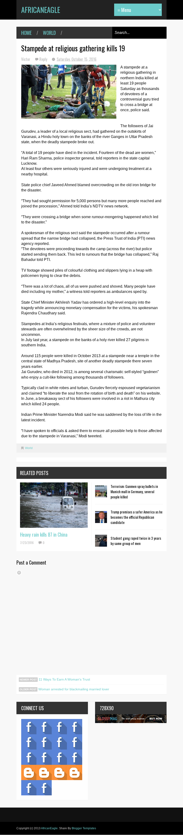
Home (26, 32)
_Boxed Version (74, 772)
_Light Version (59, 772)
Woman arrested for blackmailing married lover (73, 689)
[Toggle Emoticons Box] (19, 572)
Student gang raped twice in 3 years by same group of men (136, 540)
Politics (28, 757)
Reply (43, 59)
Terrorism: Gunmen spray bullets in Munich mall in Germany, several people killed (134, 491)
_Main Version (28, 772)
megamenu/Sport (59, 757)
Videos (44, 726)
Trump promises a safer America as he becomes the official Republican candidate (137, 517)
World (49, 32)
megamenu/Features (74, 742)
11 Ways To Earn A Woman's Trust (64, 679)
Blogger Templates (84, 828)
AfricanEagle (40, 9)
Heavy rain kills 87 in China (43, 534)
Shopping (44, 757)
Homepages (74, 757)
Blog (28, 726)
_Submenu (59, 726)
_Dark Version (44, 772)
